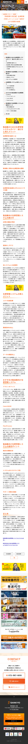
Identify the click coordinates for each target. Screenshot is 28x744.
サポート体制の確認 (11, 111)
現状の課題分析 (10, 107)
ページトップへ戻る (14, 696)
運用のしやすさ (10, 77)
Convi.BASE (9, 98)
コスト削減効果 (10, 86)
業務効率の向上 (10, 88)
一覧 (14, 557)
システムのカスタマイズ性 (13, 109)
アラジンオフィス (10, 96)
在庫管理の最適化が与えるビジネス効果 (14, 67)
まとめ (8, 114)
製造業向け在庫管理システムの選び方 (14, 72)
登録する (14, 721)
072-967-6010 (15, 709)
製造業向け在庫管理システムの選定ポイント (14, 104)
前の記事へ (19, 554)
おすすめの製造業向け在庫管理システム (14, 93)
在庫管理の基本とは (11, 63)
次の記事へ (9, 554)
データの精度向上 (10, 89)
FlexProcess (9, 100)
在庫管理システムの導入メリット (14, 83)
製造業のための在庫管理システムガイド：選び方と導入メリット (14, 59)
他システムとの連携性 (11, 79)
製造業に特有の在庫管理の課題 (14, 65)
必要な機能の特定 (10, 75)
